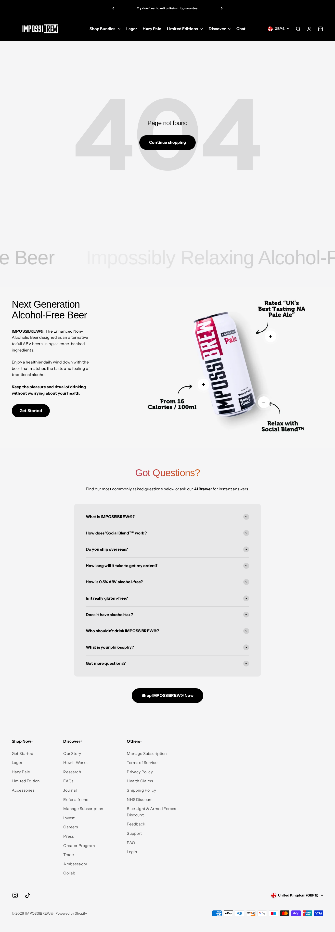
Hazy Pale (152, 28)
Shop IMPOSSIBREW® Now (167, 695)
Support (134, 833)
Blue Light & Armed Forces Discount (151, 811)
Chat (241, 28)
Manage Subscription (83, 808)
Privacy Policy (140, 771)
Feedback (136, 824)
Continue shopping (167, 142)
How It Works (75, 762)
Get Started (31, 410)
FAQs (68, 780)
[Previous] (113, 8)
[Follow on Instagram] (15, 895)
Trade (68, 854)
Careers (70, 826)
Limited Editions (182, 28)
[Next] (222, 8)
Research (72, 771)
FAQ (131, 842)
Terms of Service (142, 762)
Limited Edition (26, 780)
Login (132, 851)
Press (68, 836)
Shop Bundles (103, 28)
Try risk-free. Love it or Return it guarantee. (167, 8)
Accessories (23, 790)
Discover (217, 28)
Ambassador (75, 863)
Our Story (72, 753)
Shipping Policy (141, 790)
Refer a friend (76, 799)
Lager (131, 28)
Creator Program (79, 845)
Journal (70, 790)
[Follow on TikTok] (27, 895)
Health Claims (140, 780)
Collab (69, 873)
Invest (69, 817)
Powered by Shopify (71, 913)
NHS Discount (140, 799)
